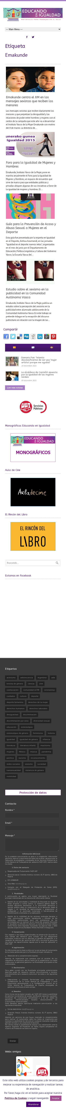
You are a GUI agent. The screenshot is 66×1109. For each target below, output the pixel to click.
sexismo (29, 764)
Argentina (42, 677)
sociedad (41, 764)
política (10, 758)
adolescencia (26, 677)
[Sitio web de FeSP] (33, 414)
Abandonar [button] (33, 1104)
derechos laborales (38, 708)
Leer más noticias (15, 387)
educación (11, 727)
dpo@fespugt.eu (14, 889)
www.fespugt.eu (21, 884)
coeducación (12, 690)
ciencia (31, 683)
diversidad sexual (41, 720)
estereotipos (27, 727)
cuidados (11, 696)
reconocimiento (38, 758)
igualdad (11, 739)
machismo (45, 745)
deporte (34, 696)
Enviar (13, 1041)
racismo (22, 758)
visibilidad (11, 776)
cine (41, 683)
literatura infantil (28, 745)
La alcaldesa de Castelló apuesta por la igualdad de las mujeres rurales (39, 374)
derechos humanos (16, 708)
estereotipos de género (17, 733)
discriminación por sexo (18, 720)
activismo (11, 677)
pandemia (46, 751)
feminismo (38, 733)
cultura (23, 696)
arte (53, 677)
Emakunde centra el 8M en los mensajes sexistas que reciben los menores (29, 101)
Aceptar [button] (55, 1098)
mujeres (10, 751)
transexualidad (14, 770)
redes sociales (13, 764)
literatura (11, 745)
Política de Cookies (16, 1098)
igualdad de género (29, 739)
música (33, 751)
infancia (46, 739)
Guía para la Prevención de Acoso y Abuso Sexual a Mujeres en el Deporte (31, 228)
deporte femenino (15, 702)
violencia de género (34, 770)
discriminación (30, 714)
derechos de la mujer (38, 702)
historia (51, 733)
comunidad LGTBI (31, 690)
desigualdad (12, 714)
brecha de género (15, 683)
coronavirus (49, 690)
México (22, 751)
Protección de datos (33, 792)
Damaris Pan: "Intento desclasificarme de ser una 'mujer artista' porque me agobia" (39, 360)
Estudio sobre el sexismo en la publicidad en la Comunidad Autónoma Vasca (27, 293)
